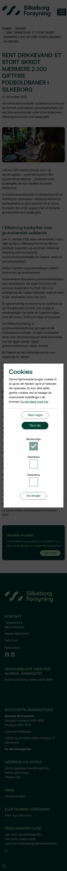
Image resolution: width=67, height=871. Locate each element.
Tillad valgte (35, 415)
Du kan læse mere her (34, 401)
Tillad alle (35, 425)
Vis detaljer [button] (33, 495)
